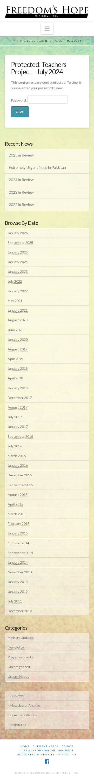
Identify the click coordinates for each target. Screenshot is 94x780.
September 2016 (20, 436)
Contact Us (67, 754)
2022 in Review (21, 204)
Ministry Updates (21, 638)
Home (25, 746)
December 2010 (20, 611)
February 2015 (18, 523)
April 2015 (15, 504)
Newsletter (16, 647)
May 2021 (15, 301)
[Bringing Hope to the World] (47, 11)
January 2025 (18, 252)
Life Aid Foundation (38, 750)
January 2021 (18, 310)
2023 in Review (21, 192)
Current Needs (46, 746)
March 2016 (17, 456)
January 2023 (18, 271)
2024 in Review (21, 180)
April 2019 (15, 359)
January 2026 (18, 233)
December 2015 (20, 475)
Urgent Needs (18, 676)
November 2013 (20, 572)
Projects (66, 750)
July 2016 (15, 446)
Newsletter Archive (25, 705)
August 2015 (17, 495)
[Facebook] (47, 761)
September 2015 (20, 485)
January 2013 (18, 582)
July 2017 (15, 417)
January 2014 (18, 562)
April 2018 (15, 378)
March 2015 (17, 514)
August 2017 (17, 407)
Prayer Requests (20, 657)
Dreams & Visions (23, 715)
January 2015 (18, 533)
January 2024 (18, 262)
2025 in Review (21, 155)
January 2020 (18, 339)
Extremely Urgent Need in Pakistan (37, 167)
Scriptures (18, 725)
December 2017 (20, 398)
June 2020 (15, 330)
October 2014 (18, 543)
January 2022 (18, 291)
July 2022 (15, 281)
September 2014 (20, 553)
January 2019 (18, 368)
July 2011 (15, 601)
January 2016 (18, 465)
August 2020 (17, 320)
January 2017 (18, 426)
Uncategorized (19, 667)
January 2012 (18, 591)
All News (17, 696)
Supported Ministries (36, 754)
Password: (19, 100)
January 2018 (18, 388)
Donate (67, 746)
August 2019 (17, 349)
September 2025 (20, 242)
